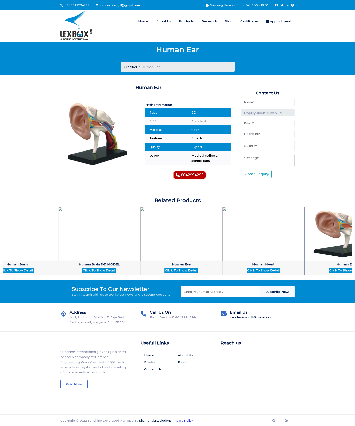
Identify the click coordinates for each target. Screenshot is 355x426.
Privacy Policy (182, 421)
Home (143, 21)
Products (186, 21)
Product (130, 67)
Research (209, 21)
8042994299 (192, 175)
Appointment (280, 21)
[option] (79, 243)
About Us (163, 21)
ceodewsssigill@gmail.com (120, 5)
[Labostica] (76, 26)
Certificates (249, 21)
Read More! (74, 384)
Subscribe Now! (277, 292)
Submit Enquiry (256, 174)
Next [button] (5, 243)
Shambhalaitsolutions (155, 421)
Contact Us (153, 369)
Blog (229, 21)
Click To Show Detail (79, 270)
